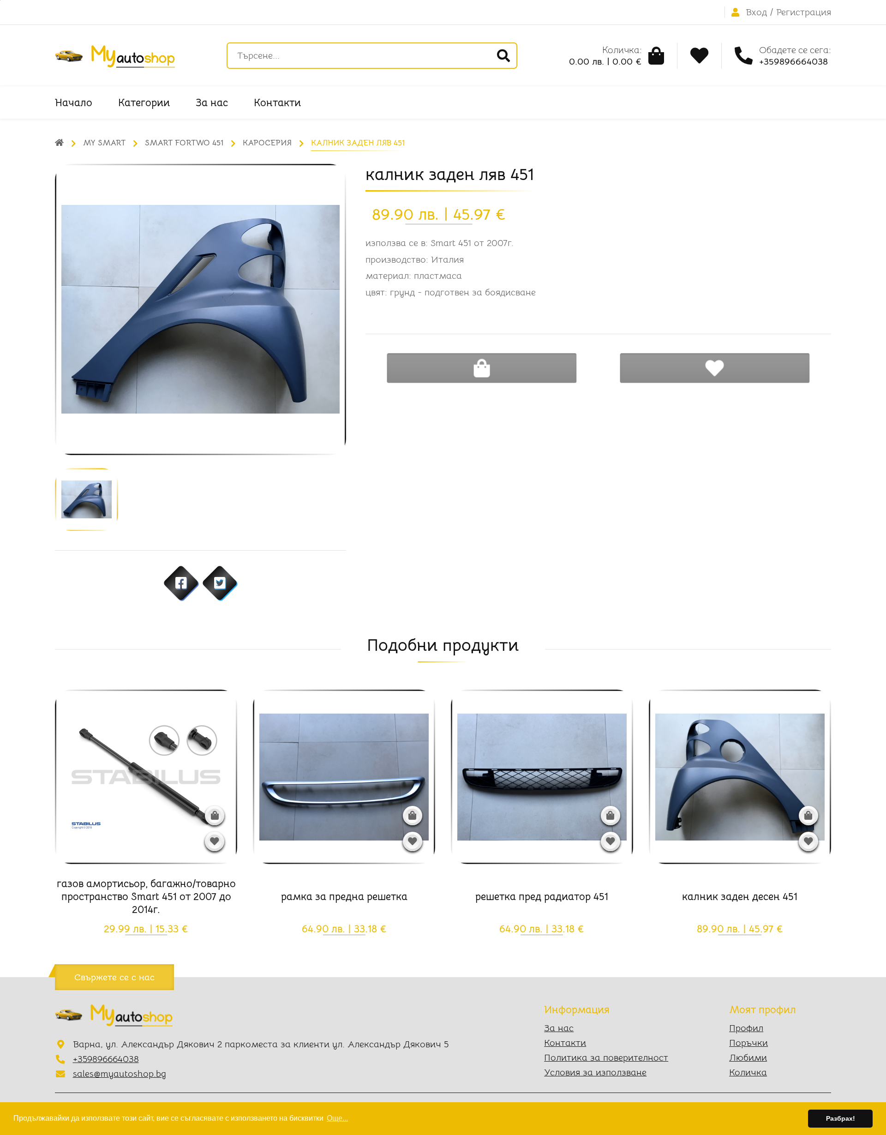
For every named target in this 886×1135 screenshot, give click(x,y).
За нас (212, 102)
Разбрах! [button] (840, 1118)
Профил (746, 1028)
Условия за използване (595, 1072)
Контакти (277, 102)
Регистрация (803, 12)
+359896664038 (106, 1059)
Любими (748, 1057)
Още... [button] (337, 1118)
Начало (73, 102)
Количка (748, 1072)
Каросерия (267, 143)
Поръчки (748, 1043)
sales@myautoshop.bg (119, 1074)
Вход (756, 12)
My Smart (104, 143)
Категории (144, 102)
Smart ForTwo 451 (184, 143)
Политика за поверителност (606, 1057)
